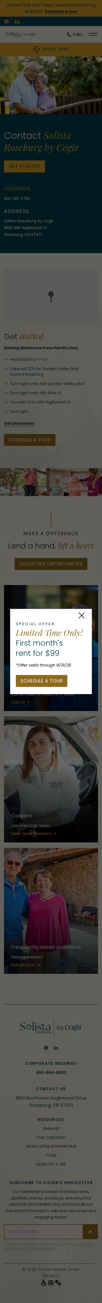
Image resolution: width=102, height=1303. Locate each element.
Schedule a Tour (42, 681)
